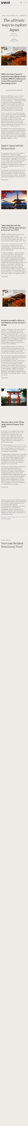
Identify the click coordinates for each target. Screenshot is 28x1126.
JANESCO (12, 116)
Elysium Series (21, 159)
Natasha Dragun (14, 35)
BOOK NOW (4, 179)
